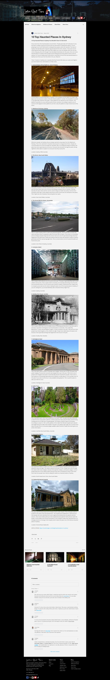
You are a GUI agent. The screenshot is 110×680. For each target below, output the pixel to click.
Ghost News (57, 24)
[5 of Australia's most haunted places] (75, 557)
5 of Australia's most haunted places (73, 565)
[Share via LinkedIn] (38, 538)
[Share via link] (41, 538)
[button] (34, 18)
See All (83, 549)
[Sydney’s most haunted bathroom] (34, 557)
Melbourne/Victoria (47, 24)
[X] (76, 18)
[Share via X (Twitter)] (35, 538)
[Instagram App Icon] (79, 18)
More (72, 24)
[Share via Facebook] (32, 538)
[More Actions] (78, 591)
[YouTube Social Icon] (81, 18)
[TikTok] (84, 18)
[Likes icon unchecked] (35, 600)
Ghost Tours (65, 24)
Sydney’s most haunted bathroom (33, 565)
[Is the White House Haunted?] (55, 557)
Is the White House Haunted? (52, 565)
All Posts (27, 24)
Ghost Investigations (36, 24)
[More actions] (78, 33)
